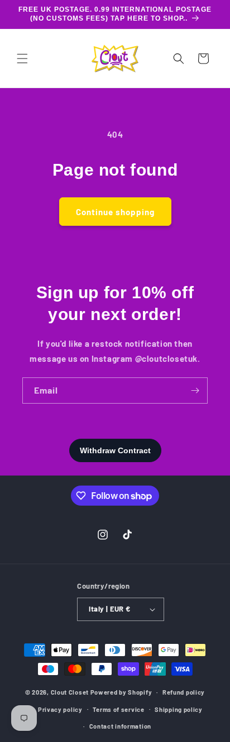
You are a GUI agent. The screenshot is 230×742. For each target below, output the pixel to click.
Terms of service (118, 709)
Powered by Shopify (121, 692)
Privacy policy (60, 709)
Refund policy (183, 692)
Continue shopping (115, 212)
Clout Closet (70, 692)
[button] (22, 58)
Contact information (120, 726)
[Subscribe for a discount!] (195, 390)
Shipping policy (179, 709)
